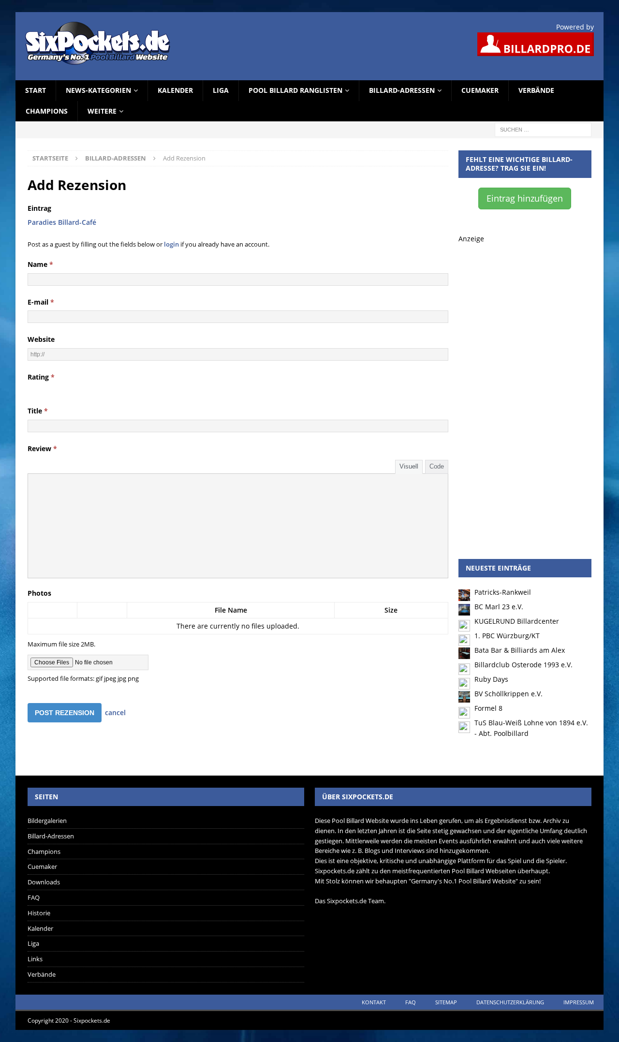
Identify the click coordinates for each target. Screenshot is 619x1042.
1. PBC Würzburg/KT (507, 635)
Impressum (578, 1002)
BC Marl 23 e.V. (498, 606)
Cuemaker (480, 90)
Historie (39, 913)
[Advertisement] (524, 390)
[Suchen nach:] (543, 128)
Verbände (536, 90)
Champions (47, 111)
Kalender (175, 90)
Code (436, 466)
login (171, 244)
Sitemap (446, 1002)
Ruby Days (491, 679)
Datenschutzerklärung (510, 1002)
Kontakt (374, 1002)
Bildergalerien (47, 820)
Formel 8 (488, 708)
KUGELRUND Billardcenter (516, 621)
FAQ (34, 897)
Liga (221, 90)
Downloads (44, 882)
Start (35, 90)
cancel (115, 712)
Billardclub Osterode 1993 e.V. (523, 664)
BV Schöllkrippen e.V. (508, 693)
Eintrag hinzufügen (524, 198)
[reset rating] (31, 389)
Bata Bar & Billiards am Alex (519, 650)
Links (35, 958)
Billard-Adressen (402, 90)
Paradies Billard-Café (62, 222)
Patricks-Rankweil (502, 592)
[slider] (54, 389)
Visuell (408, 466)
